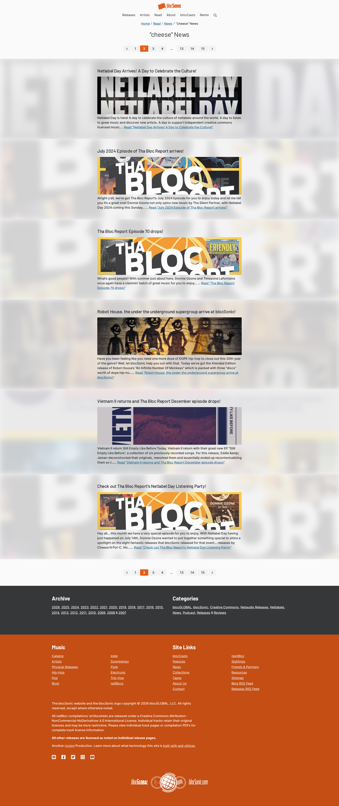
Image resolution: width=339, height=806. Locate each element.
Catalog (58, 656)
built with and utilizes (179, 746)
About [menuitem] (171, 15)
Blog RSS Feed (242, 683)
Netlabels (277, 607)
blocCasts (180, 656)
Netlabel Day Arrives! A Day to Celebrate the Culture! (147, 70)
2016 (150, 607)
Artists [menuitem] (145, 15)
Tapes (177, 678)
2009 (101, 613)
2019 (122, 607)
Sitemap (237, 678)
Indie (114, 656)
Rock (55, 683)
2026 (56, 607)
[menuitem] (215, 15)
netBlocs (117, 683)
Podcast (189, 613)
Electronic (118, 672)
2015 (159, 607)
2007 (122, 613)
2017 (140, 607)
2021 (103, 607)
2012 (74, 613)
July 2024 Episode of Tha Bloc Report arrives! (140, 151)
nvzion (70, 746)
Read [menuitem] (158, 15)
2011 (83, 613)
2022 (94, 607)
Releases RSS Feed (245, 689)
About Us (180, 683)
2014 (55, 613)
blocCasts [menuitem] (187, 15)
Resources (239, 672)
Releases (203, 613)
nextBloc (237, 656)
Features (179, 661)
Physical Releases (65, 667)
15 (203, 49)
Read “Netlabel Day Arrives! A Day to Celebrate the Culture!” (168, 127)
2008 (111, 613)
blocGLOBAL (182, 607)
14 (192, 49)
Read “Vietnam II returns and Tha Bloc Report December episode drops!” (171, 462)
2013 (64, 613)
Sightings (238, 661)
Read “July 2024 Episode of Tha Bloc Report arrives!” (188, 207)
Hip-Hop (58, 672)
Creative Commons (224, 607)
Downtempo (120, 661)
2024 (75, 607)
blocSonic (200, 607)
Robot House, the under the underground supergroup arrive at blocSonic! (166, 311)
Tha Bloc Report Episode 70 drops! (130, 231)
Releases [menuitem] (128, 15)
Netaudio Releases (254, 607)
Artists (57, 661)
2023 (84, 607)
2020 (113, 607)
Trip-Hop (117, 678)
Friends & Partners (245, 667)
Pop (55, 678)
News (177, 613)
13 (181, 49)
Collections (181, 672)
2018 (131, 607)
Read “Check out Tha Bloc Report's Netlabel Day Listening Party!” (182, 547)
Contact (179, 689)
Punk (114, 667)
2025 (65, 607)
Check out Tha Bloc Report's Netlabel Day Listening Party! (151, 486)
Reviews (220, 613)
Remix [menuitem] (204, 15)
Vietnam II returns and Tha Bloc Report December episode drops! (159, 401)
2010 (92, 613)
